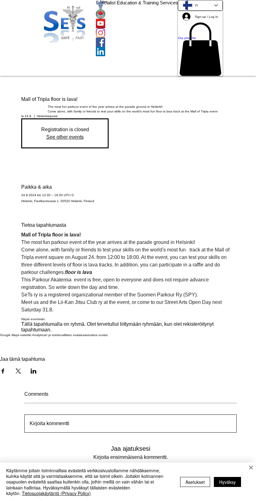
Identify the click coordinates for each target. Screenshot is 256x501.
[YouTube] (137, 23)
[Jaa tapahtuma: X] (18, 371)
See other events (65, 137)
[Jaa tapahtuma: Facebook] (3, 371)
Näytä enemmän (33, 319)
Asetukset (195, 482)
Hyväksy (227, 482)
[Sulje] (251, 468)
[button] (200, 49)
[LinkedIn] (137, 51)
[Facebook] (137, 42)
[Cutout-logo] (137, 14)
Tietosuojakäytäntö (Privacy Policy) (56, 493)
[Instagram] (137, 32)
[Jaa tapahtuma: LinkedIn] (34, 371)
